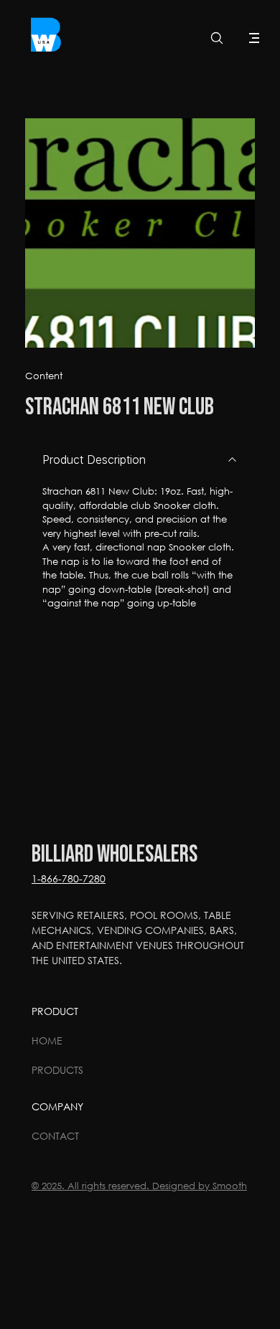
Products (57, 1070)
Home (47, 1040)
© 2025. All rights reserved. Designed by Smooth (139, 1186)
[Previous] (53, 233)
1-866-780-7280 (69, 878)
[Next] (226, 233)
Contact (55, 1136)
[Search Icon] (217, 38)
